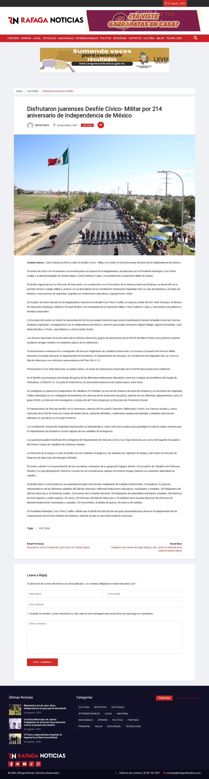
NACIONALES (66, 38)
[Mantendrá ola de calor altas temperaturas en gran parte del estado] (15, 709)
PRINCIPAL (84, 726)
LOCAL (37, 38)
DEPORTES (135, 38)
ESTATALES (49, 38)
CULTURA (148, 38)
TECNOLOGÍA (174, 38)
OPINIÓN (26, 38)
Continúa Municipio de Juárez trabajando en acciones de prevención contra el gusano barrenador (44, 722)
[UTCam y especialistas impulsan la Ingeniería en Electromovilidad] (15, 739)
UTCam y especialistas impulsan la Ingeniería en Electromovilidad (43, 736)
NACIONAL (122, 713)
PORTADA (13, 38)
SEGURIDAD (120, 38)
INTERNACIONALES (87, 38)
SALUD (160, 38)
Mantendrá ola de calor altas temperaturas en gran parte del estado (45, 707)
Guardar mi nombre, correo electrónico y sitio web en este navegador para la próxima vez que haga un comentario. (91, 613)
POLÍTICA (105, 38)
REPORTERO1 (41, 125)
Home (19, 91)
